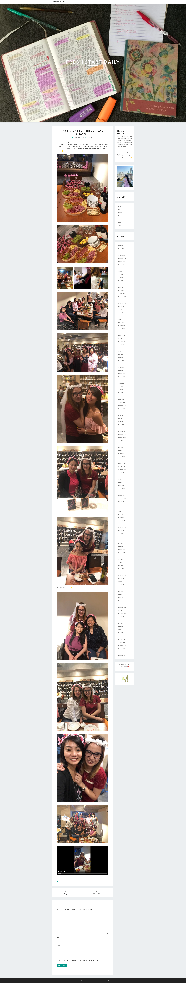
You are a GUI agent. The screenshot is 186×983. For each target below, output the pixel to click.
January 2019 (121, 456)
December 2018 (122, 460)
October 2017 (121, 495)
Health (120, 222)
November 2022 (122, 335)
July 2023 (120, 309)
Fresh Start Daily (59, 2)
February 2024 (121, 290)
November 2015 (122, 549)
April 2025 (120, 245)
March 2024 (121, 287)
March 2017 (121, 514)
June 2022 (120, 351)
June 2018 (120, 479)
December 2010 (122, 645)
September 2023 (122, 303)
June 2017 (120, 505)
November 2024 (122, 261)
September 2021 (122, 380)
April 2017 (120, 511)
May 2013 (120, 591)
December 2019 (122, 434)
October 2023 (121, 300)
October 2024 (121, 265)
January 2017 (121, 521)
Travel (119, 225)
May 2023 (120, 316)
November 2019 (122, 437)
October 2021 (121, 376)
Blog (60, 881)
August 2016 (121, 530)
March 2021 (121, 399)
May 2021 (120, 392)
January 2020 (121, 431)
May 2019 (120, 447)
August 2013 (121, 584)
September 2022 (122, 341)
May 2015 (120, 565)
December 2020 (122, 405)
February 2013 (121, 600)
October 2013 (121, 581)
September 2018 (122, 469)
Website (59, 953)
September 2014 (122, 575)
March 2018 (121, 485)
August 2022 (121, 344)
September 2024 (122, 268)
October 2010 (121, 648)
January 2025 (121, 255)
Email (59, 945)
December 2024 (122, 258)
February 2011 (121, 639)
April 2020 (120, 421)
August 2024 (121, 271)
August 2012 (121, 616)
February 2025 (121, 252)
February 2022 (121, 364)
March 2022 (121, 360)
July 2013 (120, 588)
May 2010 (120, 652)
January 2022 (121, 367)
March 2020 (121, 424)
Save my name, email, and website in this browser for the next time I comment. (80, 960)
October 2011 (121, 629)
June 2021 (120, 389)
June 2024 (120, 277)
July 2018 (120, 476)
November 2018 (122, 463)
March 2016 (121, 540)
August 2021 (121, 383)
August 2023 (121, 306)
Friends (120, 219)
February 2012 (121, 623)
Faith (119, 209)
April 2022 (120, 357)
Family (120, 212)
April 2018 (120, 482)
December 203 (121, 655)
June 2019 (120, 444)
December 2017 (122, 492)
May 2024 (120, 280)
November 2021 (122, 373)
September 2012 (122, 613)
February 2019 (121, 453)
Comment (60, 914)
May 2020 (120, 418)
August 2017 (121, 501)
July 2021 (120, 386)
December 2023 (122, 296)
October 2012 (121, 610)
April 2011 (120, 636)
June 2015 (120, 562)
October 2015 (121, 552)
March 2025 (121, 248)
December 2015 (122, 546)
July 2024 (120, 274)
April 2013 (120, 594)
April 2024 (120, 284)
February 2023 (121, 325)
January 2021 (121, 402)
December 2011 (122, 626)
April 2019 (120, 450)
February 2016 (121, 543)
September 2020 (122, 412)
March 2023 (121, 322)
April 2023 (120, 319)
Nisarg (107, 980)
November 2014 (122, 572)
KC (84, 137)
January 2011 (121, 642)
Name (59, 937)
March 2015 (121, 568)
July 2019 (120, 440)
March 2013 (121, 597)
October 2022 (121, 338)
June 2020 (120, 415)
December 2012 (122, 607)
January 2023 (121, 328)
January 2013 (121, 604)
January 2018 (121, 489)
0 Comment (90, 137)
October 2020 (121, 408)
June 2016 (120, 536)
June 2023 (120, 312)
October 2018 (121, 466)
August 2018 (121, 473)
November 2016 (122, 524)
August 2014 (121, 578)
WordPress (97, 980)
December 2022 (122, 332)
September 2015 (122, 556)
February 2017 (121, 517)
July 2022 (120, 348)
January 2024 (121, 293)
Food (119, 215)
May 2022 (120, 354)
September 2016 (122, 527)
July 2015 (120, 559)
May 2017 (120, 508)
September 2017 (122, 498)
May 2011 (120, 632)
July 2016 (120, 533)
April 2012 (120, 620)
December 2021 (122, 370)
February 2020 (121, 428)
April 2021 (120, 396)
